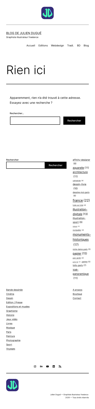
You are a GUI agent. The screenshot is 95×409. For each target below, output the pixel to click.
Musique (10, 327)
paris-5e (77, 262)
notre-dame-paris (82, 249)
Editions (43, 45)
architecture (80, 174)
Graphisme (11, 311)
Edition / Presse (14, 302)
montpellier (78, 230)
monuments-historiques (82, 239)
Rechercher (12, 159)
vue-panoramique (81, 274)
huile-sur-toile (79, 205)
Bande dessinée (14, 289)
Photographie (13, 340)
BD (78, 45)
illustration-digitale (80, 212)
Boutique (77, 294)
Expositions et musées (18, 306)
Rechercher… (17, 113)
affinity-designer (81, 161)
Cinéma (10, 294)
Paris (8, 332)
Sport (9, 344)
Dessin (9, 298)
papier (80, 253)
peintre (86, 262)
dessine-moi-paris (81, 194)
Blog (86, 45)
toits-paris (79, 265)
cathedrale (78, 181)
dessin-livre (79, 186)
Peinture (10, 336)
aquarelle (81, 167)
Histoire (10, 315)
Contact (77, 298)
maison (76, 226)
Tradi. (70, 45)
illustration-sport (79, 220)
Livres (9, 323)
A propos (77, 289)
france (81, 200)
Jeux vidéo (11, 319)
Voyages (10, 348)
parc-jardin (78, 258)
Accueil (30, 45)
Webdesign (57, 45)
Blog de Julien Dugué (23, 33)
